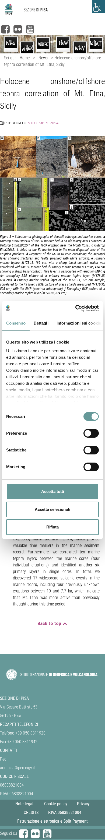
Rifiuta (52, 527)
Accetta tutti (52, 491)
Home (25, 57)
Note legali (24, 803)
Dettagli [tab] (41, 323)
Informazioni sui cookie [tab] (79, 323)
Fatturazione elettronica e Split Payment (52, 821)
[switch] (91, 433)
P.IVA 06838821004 (64, 812)
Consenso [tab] (16, 323)
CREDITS (31, 812)
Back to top (49, 623)
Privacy (83, 803)
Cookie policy (55, 803)
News (43, 57)
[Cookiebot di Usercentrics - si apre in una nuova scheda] (75, 308)
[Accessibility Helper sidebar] (98, 6)
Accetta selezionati (52, 509)
